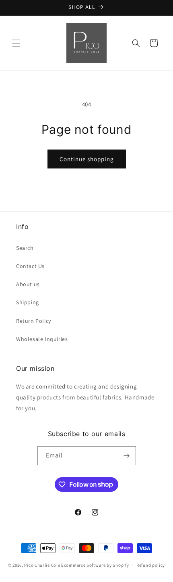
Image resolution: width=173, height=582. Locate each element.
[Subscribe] (127, 455)
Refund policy (150, 565)
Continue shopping (87, 159)
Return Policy (33, 320)
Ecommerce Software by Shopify (95, 564)
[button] (16, 43)
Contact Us (30, 266)
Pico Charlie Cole (42, 564)
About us (28, 284)
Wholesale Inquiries (42, 339)
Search (25, 248)
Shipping (27, 302)
